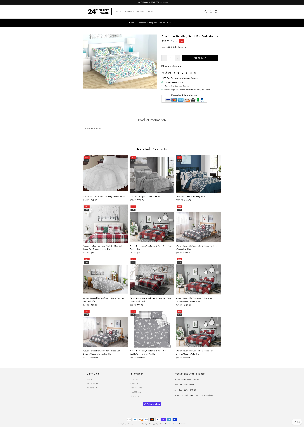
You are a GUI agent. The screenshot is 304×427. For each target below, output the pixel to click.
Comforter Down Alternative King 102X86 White (104, 196)
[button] (128, 11)
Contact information (179, 424)
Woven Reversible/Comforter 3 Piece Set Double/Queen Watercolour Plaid (101, 352)
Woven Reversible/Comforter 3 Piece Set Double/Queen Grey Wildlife (148, 352)
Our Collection (92, 384)
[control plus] (177, 58)
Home (131, 22)
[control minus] (164, 58)
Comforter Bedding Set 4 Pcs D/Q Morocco (156, 22)
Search (89, 379)
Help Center (135, 396)
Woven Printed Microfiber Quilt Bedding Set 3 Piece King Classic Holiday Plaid (103, 247)
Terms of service (165, 424)
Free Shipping (136, 392)
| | (135, 424)
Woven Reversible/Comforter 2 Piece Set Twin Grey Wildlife (103, 300)
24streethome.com (129, 424)
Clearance (134, 384)
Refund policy (143, 424)
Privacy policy (153, 424)
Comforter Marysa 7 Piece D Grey (145, 196)
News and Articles (93, 388)
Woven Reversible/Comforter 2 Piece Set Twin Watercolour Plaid (196, 247)
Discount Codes (136, 388)
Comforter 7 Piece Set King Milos (190, 196)
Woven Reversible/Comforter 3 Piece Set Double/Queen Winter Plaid (194, 300)
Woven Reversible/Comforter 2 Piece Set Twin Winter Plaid (150, 247)
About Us (134, 379)
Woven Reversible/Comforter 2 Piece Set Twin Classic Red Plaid (150, 300)
